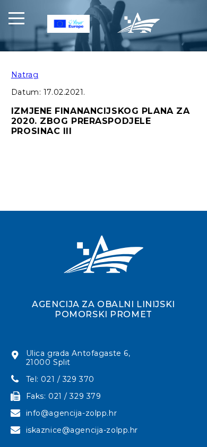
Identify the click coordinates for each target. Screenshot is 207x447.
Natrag (24, 74)
